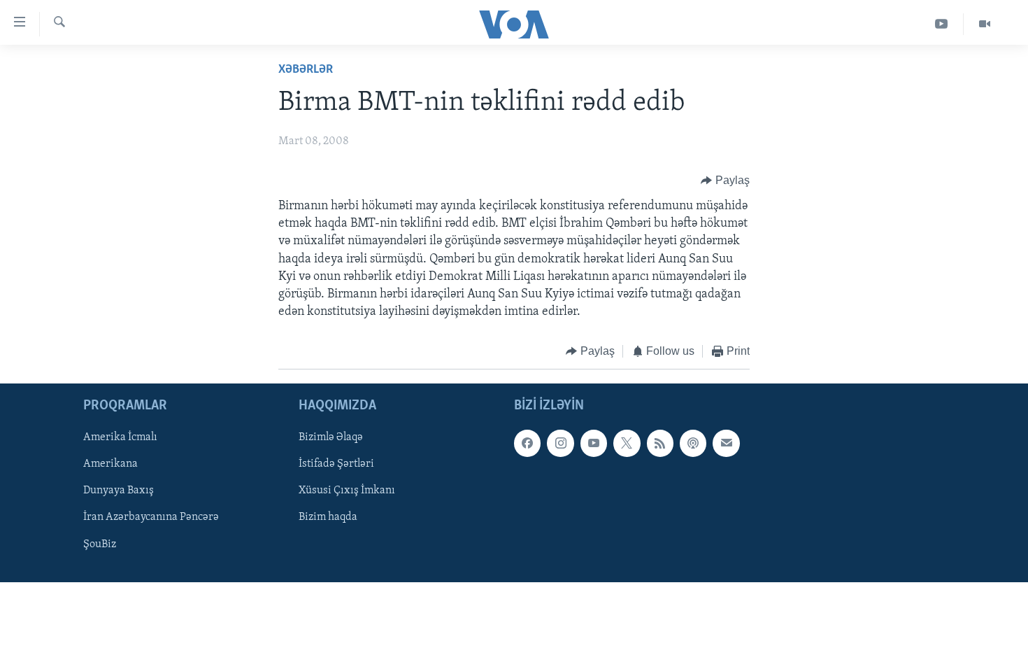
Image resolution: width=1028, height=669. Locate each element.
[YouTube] (942, 24)
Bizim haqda (328, 517)
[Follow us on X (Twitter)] (626, 443)
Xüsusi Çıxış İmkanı (347, 490)
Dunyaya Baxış (118, 490)
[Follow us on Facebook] (527, 443)
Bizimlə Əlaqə (331, 437)
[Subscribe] (726, 443)
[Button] (725, 180)
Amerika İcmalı (120, 437)
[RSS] (660, 443)
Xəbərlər (305, 70)
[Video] (985, 24)
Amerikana (110, 464)
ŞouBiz (99, 543)
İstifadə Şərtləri (336, 464)
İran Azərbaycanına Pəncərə (151, 517)
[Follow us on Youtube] (593, 443)
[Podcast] (693, 443)
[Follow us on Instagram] (560, 443)
